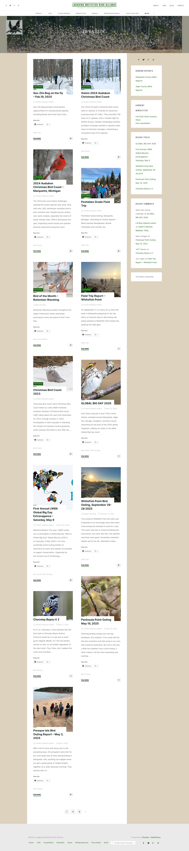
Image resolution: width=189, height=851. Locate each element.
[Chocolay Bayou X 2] (53, 606)
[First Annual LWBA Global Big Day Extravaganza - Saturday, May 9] (53, 487)
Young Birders (48, 842)
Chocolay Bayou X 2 (46, 619)
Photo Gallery (96, 842)
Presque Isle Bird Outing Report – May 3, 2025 (48, 734)
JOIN (164, 5)
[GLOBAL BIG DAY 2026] (101, 382)
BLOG (172, 5)
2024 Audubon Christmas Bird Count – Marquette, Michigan (48, 187)
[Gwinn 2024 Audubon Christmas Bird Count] (101, 76)
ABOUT (156, 5)
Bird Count (85, 151)
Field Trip (37, 133)
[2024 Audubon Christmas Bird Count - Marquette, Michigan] (53, 167)
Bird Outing (95, 450)
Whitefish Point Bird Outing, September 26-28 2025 (96, 504)
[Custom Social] (18, 5)
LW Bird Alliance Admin (146, 223)
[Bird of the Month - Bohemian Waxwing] (53, 279)
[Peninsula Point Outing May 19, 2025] (101, 598)
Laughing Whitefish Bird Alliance (95, 4)
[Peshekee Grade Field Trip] (101, 185)
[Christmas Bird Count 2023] (53, 373)
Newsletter (60, 842)
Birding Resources (81, 842)
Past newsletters (143, 123)
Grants (69, 842)
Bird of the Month (40, 339)
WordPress (155, 837)
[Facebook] (6, 5)
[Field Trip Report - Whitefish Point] (101, 279)
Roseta (145, 837)
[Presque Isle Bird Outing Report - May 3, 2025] (53, 709)
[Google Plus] (14, 5)
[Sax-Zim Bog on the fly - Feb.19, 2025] (53, 76)
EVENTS (181, 5)
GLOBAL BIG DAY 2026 (96, 403)
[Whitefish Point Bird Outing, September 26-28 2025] (101, 484)
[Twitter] (10, 5)
